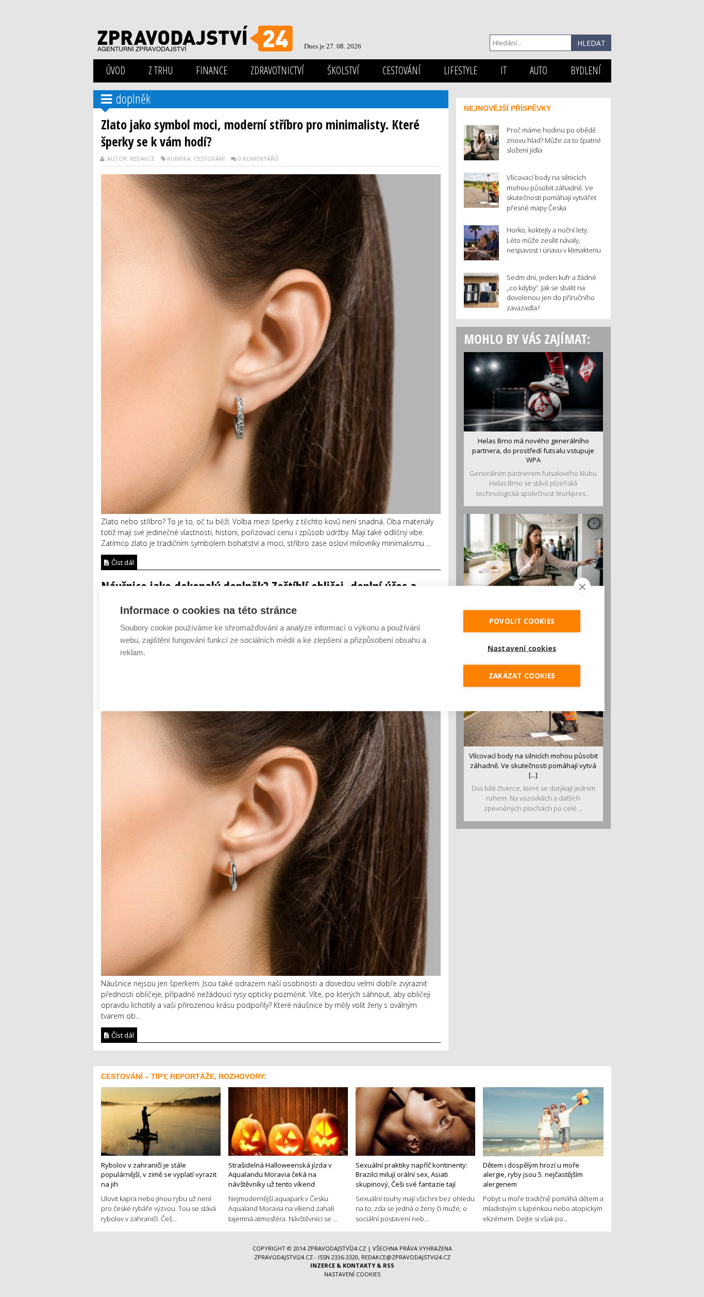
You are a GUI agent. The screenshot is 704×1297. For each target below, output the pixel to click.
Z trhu (160, 70)
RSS (388, 1265)
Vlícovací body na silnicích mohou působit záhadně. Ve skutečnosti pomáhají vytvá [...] (533, 765)
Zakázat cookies (522, 675)
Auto (538, 70)
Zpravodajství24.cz (336, 1248)
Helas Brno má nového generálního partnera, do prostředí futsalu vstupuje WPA (533, 450)
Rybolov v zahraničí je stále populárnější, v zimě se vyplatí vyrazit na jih (158, 1174)
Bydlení (586, 70)
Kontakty (359, 1265)
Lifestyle (460, 70)
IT (503, 70)
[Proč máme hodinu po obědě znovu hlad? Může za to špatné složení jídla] (533, 553)
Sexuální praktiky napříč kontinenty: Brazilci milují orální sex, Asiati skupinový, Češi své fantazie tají (411, 1174)
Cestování (401, 70)
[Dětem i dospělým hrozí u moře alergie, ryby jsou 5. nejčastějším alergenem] (543, 1121)
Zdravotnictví (277, 70)
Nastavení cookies (352, 1274)
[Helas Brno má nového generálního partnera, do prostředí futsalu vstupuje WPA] (533, 391)
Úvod (115, 70)
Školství (343, 70)
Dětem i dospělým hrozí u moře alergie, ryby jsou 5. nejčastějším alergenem (533, 1174)
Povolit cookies (522, 621)
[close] (582, 586)
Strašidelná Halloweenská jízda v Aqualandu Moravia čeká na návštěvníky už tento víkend (280, 1174)
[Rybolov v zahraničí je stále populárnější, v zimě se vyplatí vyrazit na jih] (161, 1120)
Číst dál (122, 562)
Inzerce (322, 1265)
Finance (211, 70)
